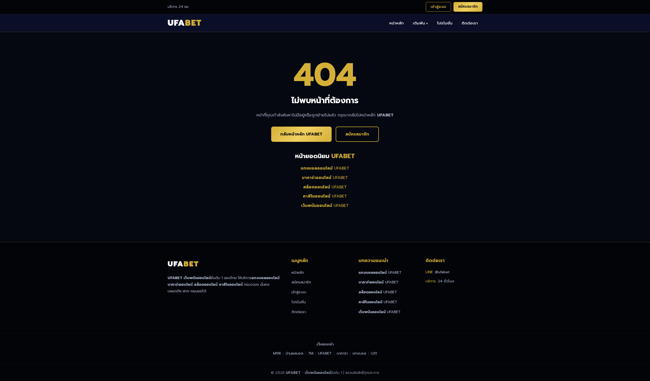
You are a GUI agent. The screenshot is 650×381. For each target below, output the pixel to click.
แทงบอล (359, 353)
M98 (277, 353)
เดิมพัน (420, 23)
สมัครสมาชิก (468, 6)
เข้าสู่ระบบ (438, 6)
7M (310, 353)
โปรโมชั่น (444, 23)
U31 (374, 353)
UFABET (325, 168)
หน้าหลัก (396, 23)
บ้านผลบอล (294, 353)
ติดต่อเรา (470, 23)
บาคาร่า (342, 353)
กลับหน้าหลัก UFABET (301, 134)
